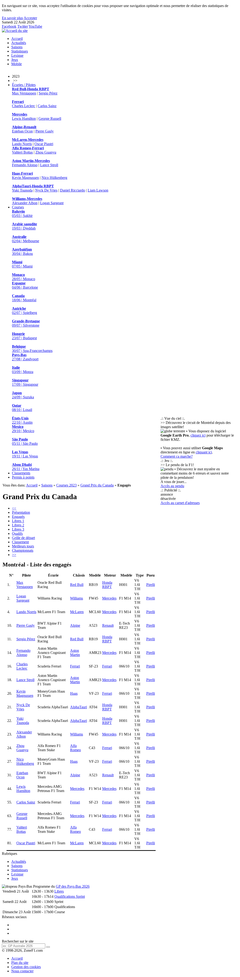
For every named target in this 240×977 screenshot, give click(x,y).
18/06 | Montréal (24, 298)
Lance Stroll (49, 165)
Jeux (14, 60)
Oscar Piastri (43, 144)
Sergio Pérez (48, 93)
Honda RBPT (107, 585)
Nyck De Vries (46, 190)
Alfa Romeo (75, 748)
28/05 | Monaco (23, 277)
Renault (108, 625)
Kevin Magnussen (25, 178)
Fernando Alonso (25, 165)
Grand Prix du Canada (97, 485)
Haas (74, 693)
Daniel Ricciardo (72, 190)
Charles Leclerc (23, 106)
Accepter (30, 18)
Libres (59, 891)
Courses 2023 (66, 485)
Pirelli (150, 585)
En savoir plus (12, 18)
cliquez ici (198, 435)
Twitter (22, 26)
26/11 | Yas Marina (25, 467)
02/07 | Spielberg (24, 310)
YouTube (35, 26)
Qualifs (17, 534)
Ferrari (75, 666)
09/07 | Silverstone (26, 323)
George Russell (49, 119)
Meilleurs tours (23, 546)
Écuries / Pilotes (24, 85)
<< (14, 508)
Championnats (22, 550)
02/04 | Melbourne (25, 239)
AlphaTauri (78, 707)
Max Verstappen (24, 93)
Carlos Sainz (47, 106)
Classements (21, 473)
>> (14, 555)
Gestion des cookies (26, 967)
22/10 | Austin (22, 420)
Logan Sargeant (52, 203)
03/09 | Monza (22, 370)
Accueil (17, 39)
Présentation (21, 512)
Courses (18, 207)
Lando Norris (22, 144)
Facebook (9, 26)
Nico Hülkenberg (54, 178)
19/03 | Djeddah (24, 226)
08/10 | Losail (22, 408)
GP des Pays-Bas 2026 (73, 886)
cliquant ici (204, 452)
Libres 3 (18, 529)
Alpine (75, 625)
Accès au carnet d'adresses (180, 503)
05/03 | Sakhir (22, 213)
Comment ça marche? (177, 456)
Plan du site (19, 963)
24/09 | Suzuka (23, 395)
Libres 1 (18, 521)
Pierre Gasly (44, 131)
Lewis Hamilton (24, 119)
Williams (76, 598)
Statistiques (19, 51)
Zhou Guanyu (45, 152)
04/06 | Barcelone (25, 285)
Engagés (18, 517)
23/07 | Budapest (24, 336)
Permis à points (23, 477)
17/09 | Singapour (25, 382)
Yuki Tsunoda (22, 190)
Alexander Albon (25, 203)
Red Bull (76, 585)
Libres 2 (18, 525)
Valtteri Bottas (22, 152)
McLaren (77, 612)
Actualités (18, 43)
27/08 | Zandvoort (25, 357)
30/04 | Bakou (22, 251)
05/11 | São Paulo (25, 441)
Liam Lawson (98, 190)
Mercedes (109, 598)
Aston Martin (75, 653)
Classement (20, 542)
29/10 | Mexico (23, 429)
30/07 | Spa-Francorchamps (32, 348)
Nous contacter (22, 971)
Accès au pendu (172, 486)
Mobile (16, 64)
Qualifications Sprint (69, 896)
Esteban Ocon (22, 131)
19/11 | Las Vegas (25, 454)
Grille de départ (23, 538)
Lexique (17, 55)
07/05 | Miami (22, 264)
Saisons (16, 47)
